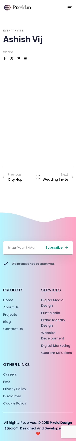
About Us (11, 307)
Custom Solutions (56, 352)
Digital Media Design (52, 303)
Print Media (50, 313)
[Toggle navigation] (60, 7)
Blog (7, 321)
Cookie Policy (14, 403)
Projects (10, 314)
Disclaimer (12, 396)
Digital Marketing (55, 345)
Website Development (52, 335)
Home (8, 300)
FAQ (6, 381)
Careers (10, 374)
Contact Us (13, 328)
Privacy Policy (14, 388)
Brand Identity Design (53, 323)
